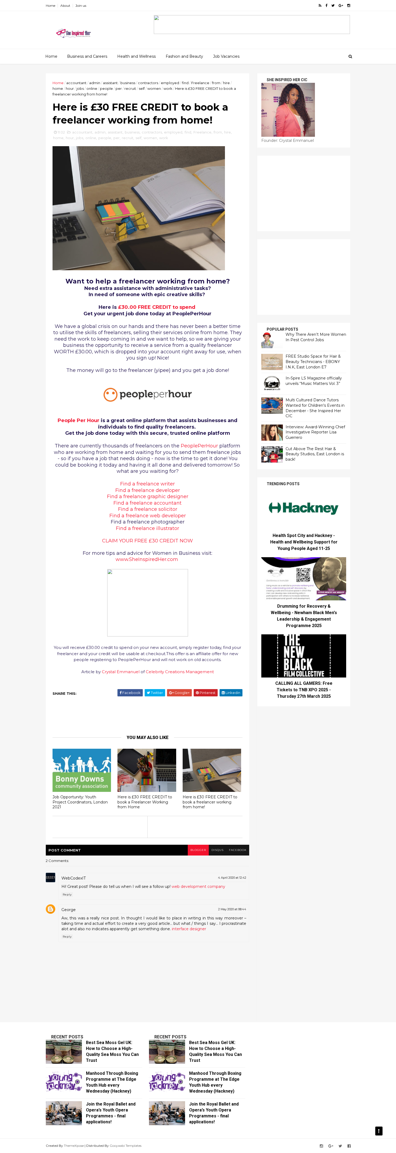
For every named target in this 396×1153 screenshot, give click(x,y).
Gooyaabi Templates (125, 1146)
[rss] (320, 5)
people (106, 88)
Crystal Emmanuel (121, 671)
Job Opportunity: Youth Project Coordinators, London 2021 (80, 802)
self (142, 88)
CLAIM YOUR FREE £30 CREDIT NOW (147, 541)
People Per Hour (78, 420)
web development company (198, 886)
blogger (198, 850)
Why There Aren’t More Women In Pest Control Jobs (316, 337)
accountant (76, 83)
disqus (217, 850)
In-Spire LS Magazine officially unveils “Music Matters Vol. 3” (314, 381)
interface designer (189, 928)
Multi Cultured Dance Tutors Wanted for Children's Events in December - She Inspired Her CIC (315, 408)
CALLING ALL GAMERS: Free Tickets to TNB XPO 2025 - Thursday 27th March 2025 (303, 690)
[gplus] (341, 5)
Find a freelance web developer (147, 516)
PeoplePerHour (199, 446)
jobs (80, 88)
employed (170, 83)
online (91, 88)
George (68, 909)
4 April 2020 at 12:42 (232, 878)
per (119, 88)
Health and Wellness (136, 56)
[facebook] (326, 5)
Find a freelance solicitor (147, 509)
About (65, 6)
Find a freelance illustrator (147, 528)
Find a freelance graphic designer (147, 496)
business (127, 83)
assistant (110, 83)
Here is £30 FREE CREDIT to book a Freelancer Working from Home (144, 802)
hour (70, 88)
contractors (148, 83)
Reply (67, 894)
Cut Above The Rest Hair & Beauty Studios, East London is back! (315, 454)
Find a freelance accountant (147, 503)
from (216, 83)
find (185, 83)
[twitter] (333, 5)
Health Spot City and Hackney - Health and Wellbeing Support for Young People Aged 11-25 (304, 542)
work (168, 88)
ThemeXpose (74, 1146)
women (154, 88)
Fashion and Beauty (184, 56)
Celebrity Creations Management (180, 671)
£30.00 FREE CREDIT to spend (156, 307)
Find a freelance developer (147, 490)
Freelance (200, 83)
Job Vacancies (226, 56)
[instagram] (348, 5)
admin (94, 83)
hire (226, 83)
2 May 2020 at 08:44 (232, 909)
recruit (130, 88)
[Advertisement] (149, 715)
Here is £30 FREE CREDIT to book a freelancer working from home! (210, 802)
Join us (80, 6)
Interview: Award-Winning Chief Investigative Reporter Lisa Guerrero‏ (315, 432)
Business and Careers (87, 56)
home (58, 88)
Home (50, 6)
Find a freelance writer (147, 484)
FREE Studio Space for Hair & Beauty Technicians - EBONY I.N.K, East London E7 (313, 361)
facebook (237, 850)
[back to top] (379, 1131)
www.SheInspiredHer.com (147, 559)
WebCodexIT (73, 878)
